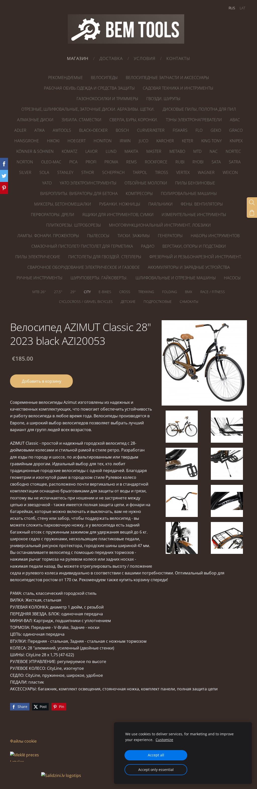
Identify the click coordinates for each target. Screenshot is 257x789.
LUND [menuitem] (111, 151)
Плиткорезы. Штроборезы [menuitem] (73, 225)
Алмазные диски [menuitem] (35, 119)
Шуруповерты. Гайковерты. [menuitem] (99, 278)
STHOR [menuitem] (87, 172)
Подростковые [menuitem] (158, 301)
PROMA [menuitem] (111, 162)
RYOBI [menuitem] (198, 162)
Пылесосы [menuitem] (98, 235)
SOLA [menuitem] (44, 172)
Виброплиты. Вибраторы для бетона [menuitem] (79, 193)
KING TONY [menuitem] (211, 141)
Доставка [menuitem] (111, 58)
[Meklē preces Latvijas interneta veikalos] (25, 775)
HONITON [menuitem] (103, 141)
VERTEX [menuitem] (183, 172)
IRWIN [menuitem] (125, 141)
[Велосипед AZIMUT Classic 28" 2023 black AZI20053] (182, 427)
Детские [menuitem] (128, 301)
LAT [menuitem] (242, 8)
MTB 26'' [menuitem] (39, 291)
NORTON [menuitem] (25, 162)
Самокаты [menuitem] (189, 301)
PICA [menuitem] (73, 162)
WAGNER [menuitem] (206, 172)
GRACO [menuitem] (236, 130)
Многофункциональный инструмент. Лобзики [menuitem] (160, 225)
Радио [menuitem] (147, 246)
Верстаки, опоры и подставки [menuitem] (194, 246)
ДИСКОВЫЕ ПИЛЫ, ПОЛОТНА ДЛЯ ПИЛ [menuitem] (199, 109)
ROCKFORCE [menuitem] (156, 162)
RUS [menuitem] (232, 8)
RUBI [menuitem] (179, 162)
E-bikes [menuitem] (105, 291)
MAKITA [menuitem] (131, 151)
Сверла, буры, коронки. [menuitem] (133, 119)
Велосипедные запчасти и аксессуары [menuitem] (167, 77)
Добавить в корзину (41, 381)
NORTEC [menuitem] (233, 151)
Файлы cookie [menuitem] (23, 741)
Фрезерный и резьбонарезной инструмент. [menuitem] (195, 256)
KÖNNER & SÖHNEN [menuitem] (35, 151)
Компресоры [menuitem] (139, 193)
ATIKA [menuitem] (39, 130)
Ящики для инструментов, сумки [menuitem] (118, 214)
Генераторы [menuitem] (170, 235)
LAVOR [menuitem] (91, 151)
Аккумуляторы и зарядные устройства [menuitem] (189, 267)
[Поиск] (252, 202)
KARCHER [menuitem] (165, 141)
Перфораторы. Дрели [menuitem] (52, 214)
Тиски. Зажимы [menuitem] (133, 235)
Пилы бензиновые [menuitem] (195, 183)
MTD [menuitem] (197, 151)
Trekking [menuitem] (146, 291)
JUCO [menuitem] (143, 141)
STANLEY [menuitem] (65, 172)
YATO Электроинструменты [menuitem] (88, 183)
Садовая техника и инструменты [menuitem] (178, 88)
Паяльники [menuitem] (160, 204)
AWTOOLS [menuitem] (62, 130)
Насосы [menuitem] (232, 278)
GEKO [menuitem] (216, 130)
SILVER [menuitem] (25, 172)
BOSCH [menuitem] (122, 130)
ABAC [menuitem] (235, 119)
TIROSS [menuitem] (161, 172)
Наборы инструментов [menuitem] (215, 235)
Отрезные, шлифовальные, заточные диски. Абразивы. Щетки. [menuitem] (88, 109)
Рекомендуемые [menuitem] (65, 77)
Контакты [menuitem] (178, 58)
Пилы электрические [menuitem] (37, 256)
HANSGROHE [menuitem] (26, 141)
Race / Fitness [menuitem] (212, 291)
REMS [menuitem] (131, 162)
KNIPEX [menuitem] (236, 141)
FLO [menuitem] (199, 130)
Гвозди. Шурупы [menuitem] (163, 98)
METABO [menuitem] (177, 151)
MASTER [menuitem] (153, 151)
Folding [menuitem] (169, 291)
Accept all (156, 755)
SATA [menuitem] (216, 162)
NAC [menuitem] (214, 151)
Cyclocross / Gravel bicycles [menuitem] (86, 301)
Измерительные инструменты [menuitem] (194, 214)
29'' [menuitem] (73, 291)
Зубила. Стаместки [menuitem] (81, 119)
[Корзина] (252, 213)
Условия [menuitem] (144, 58)
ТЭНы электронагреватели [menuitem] (194, 119)
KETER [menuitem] (187, 141)
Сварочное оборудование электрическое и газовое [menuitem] (83, 267)
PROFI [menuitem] (91, 162)
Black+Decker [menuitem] (93, 130)
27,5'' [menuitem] (58, 291)
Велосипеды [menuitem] (104, 77)
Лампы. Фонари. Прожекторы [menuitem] (48, 235)
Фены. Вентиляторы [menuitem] (202, 204)
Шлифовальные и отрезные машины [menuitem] (176, 278)
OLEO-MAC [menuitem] (51, 162)
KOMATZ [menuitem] (69, 151)
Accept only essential (156, 769)
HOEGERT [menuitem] (77, 141)
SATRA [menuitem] (235, 162)
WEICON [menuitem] (230, 172)
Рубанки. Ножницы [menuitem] (119, 204)
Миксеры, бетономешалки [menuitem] (62, 204)
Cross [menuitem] (124, 291)
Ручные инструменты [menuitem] (39, 278)
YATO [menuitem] (47, 183)
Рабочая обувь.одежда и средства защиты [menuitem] (89, 88)
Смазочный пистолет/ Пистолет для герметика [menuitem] (82, 246)
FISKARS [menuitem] (180, 130)
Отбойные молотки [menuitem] (145, 183)
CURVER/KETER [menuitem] (151, 130)
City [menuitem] (87, 291)
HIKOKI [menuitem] (53, 141)
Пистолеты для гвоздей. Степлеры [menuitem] (104, 256)
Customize (164, 739)
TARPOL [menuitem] (140, 172)
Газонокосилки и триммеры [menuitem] (107, 98)
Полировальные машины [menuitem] (189, 193)
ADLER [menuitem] (20, 130)
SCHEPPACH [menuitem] (113, 172)
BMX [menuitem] (188, 291)
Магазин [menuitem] (77, 58)
